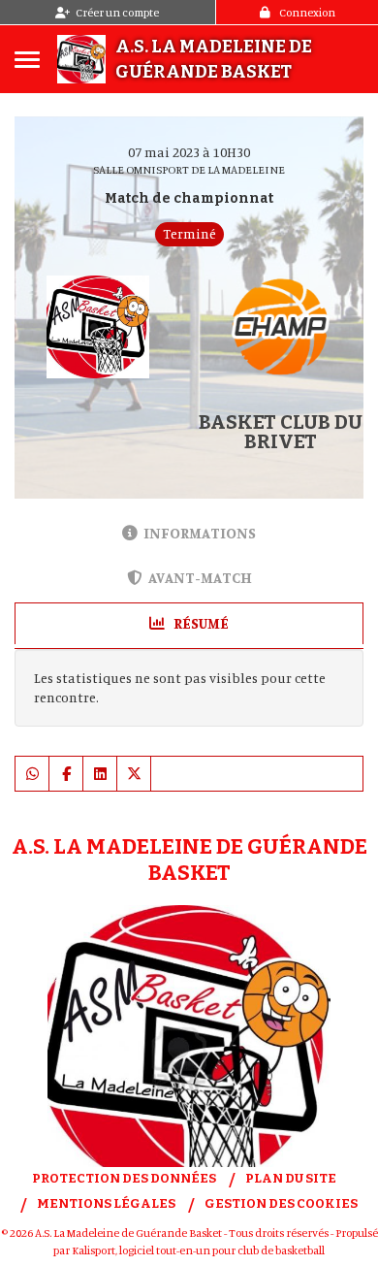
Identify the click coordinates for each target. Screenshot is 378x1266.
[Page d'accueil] (81, 59)
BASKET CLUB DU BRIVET (280, 431)
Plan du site (290, 1178)
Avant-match (200, 577)
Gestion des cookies (281, 1203)
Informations (199, 533)
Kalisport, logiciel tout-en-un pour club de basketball (198, 1250)
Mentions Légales (106, 1203)
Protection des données (124, 1178)
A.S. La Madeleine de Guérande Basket (213, 59)
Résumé (200, 623)
